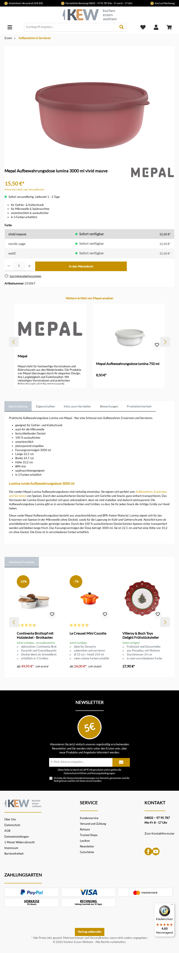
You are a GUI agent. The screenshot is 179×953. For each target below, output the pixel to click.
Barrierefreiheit (14, 853)
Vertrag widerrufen (90, 931)
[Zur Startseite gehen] (89, 15)
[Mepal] (152, 172)
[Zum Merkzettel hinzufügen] (157, 345)
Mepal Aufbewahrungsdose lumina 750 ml (127, 363)
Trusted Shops (89, 835)
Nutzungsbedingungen (103, 773)
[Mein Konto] (156, 27)
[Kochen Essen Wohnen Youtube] (156, 851)
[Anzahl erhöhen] (29, 266)
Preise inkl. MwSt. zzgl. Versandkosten (24, 189)
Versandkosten (99, 937)
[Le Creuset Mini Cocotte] (89, 598)
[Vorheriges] (14, 342)
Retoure (85, 829)
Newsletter (87, 846)
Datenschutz (12, 825)
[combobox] (70, 27)
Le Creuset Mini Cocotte (88, 633)
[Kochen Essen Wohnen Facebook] (148, 851)
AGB (56, 780)
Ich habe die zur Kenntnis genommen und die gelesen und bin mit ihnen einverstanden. (91, 779)
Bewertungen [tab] (109, 406)
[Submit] (121, 762)
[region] (89, 100)
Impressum (11, 848)
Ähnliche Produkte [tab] (21, 562)
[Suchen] (122, 27)
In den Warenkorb (81, 266)
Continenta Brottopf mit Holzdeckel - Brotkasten (35, 635)
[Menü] (9, 27)
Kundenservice (89, 818)
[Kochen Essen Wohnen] (22, 802)
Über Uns (10, 819)
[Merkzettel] (143, 27)
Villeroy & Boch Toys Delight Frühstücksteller (140, 635)
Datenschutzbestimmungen (81, 778)
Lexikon (85, 840)
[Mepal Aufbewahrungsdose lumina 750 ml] (128, 329)
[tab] (18, 406)
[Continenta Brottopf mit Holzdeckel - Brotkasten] (36, 598)
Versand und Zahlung (93, 823)
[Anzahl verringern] (9, 266)
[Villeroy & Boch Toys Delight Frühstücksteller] (142, 598)
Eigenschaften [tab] (45, 406)
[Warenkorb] (169, 27)
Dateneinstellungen (16, 836)
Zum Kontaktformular (160, 833)
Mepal (22, 356)
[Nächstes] (165, 342)
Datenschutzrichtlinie (75, 773)
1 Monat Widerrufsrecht (19, 842)
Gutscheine (87, 852)
